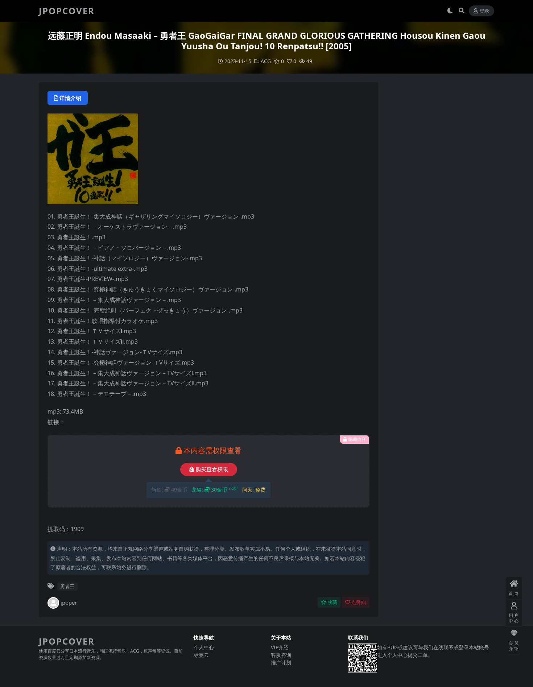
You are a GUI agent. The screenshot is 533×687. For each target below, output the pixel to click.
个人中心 (204, 647)
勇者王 (67, 586)
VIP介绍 (280, 647)
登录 (484, 11)
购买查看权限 (211, 469)
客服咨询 (281, 654)
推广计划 (281, 662)
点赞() (358, 602)
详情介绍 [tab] (70, 98)
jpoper (69, 602)
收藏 (332, 602)
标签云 (201, 654)
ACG (266, 61)
